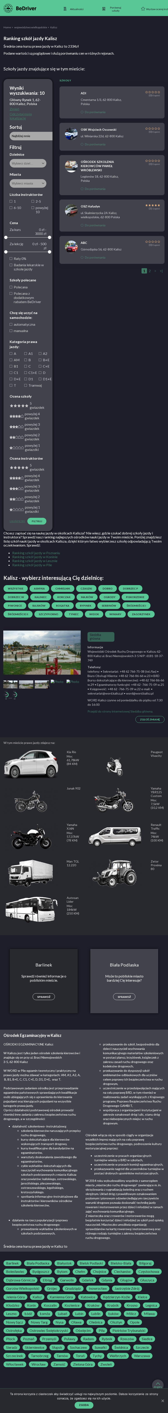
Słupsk (57, 1347)
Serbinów (109, 605)
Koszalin (50, 1305)
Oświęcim (83, 1331)
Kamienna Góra (61, 1297)
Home (7, 27)
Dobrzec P (130, 588)
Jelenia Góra (15, 1297)
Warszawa (142, 1356)
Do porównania (95, 112)
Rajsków (39, 605)
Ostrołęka (14, 1331)
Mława (149, 1314)
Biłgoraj (145, 1263)
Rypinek (85, 605)
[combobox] (28, 163)
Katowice (88, 1297)
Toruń (80, 1356)
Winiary (115, 614)
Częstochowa (148, 1272)
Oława (76, 1322)
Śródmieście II (18, 614)
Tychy (97, 1356)
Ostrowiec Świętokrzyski (49, 1331)
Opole (134, 1322)
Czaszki (86, 588)
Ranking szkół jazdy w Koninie (35, 557)
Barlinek (12, 1263)
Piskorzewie (135, 597)
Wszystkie (15, 588)
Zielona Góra (83, 1364)
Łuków (113, 1314)
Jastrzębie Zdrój (127, 1288)
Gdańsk (88, 1280)
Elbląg (47, 1280)
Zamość (59, 1364)
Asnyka (39, 588)
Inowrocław (98, 1288)
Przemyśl (49, 1339)
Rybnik (107, 1339)
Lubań (62, 1314)
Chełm (80, 1272)
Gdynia (107, 1280)
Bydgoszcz (40, 1272)
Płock (10, 1339)
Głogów (126, 1280)
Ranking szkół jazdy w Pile (32, 565)
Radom (88, 1339)
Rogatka (62, 605)
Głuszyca (147, 1280)
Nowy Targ (39, 1322)
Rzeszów (127, 1339)
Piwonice (15, 605)
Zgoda (84, 1405)
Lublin (95, 1314)
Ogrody (110, 597)
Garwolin (67, 1280)
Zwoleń (106, 1364)
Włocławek (15, 1364)
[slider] (5, 237)
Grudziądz (73, 1288)
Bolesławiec (15, 1272)
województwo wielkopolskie (30, 27)
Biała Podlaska (38, 1263)
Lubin (79, 1314)
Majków (87, 597)
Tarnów (62, 1356)
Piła (102, 1331)
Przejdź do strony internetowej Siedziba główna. (120, 711)
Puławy (69, 1339)
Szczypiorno (48, 614)
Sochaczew (78, 1347)
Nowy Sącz (14, 1322)
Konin (31, 1305)
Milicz (131, 1314)
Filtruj (37, 521)
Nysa (59, 1322)
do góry (158, 1386)
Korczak (63, 597)
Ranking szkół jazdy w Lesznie (34, 561)
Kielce (142, 1297)
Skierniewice (34, 1347)
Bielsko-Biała (121, 1263)
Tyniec (74, 614)
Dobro (107, 588)
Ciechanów (122, 1272)
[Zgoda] (162, 1401)
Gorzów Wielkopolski (22, 1288)
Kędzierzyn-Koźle (116, 1297)
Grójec (52, 1288)
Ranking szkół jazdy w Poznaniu (36, 553)
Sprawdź (43, 997)
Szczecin (142, 1347)
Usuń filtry (17, 521)
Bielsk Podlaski (91, 1263)
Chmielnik (62, 588)
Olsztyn (116, 1322)
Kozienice (72, 1305)
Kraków (93, 1305)
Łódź (28, 1314)
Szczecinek (14, 1356)
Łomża (45, 1314)
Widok (94, 614)
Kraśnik (113, 1305)
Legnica (151, 1305)
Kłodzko (12, 1305)
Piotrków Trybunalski (128, 1331)
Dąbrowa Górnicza (20, 1280)
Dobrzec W (16, 597)
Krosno (132, 1305)
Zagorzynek (141, 614)
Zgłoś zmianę (150, 719)
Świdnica (121, 1347)
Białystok (64, 1263)
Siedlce (147, 1339)
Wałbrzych (118, 1356)
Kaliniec (41, 597)
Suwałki (101, 1347)
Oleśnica (95, 1322)
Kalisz (37, 1297)
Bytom (62, 1272)
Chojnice (99, 1272)
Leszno (11, 1314)
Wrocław (39, 1364)
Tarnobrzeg (40, 1356)
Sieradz (11, 1347)
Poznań (28, 1339)
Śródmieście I (136, 605)
